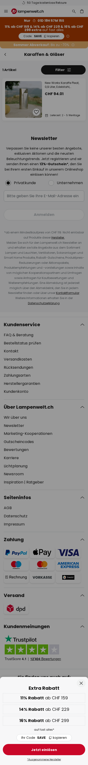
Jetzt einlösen (44, 749)
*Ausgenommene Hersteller (44, 759)
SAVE (44, 737)
